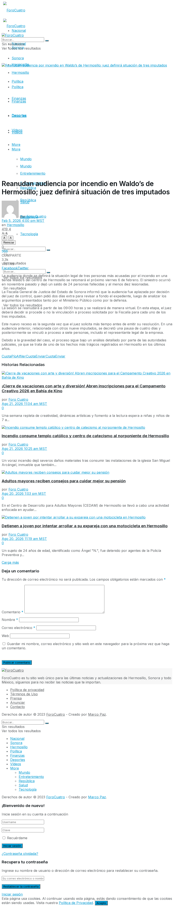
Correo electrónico (18, 628)
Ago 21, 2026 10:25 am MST (24, 449)
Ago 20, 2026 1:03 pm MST (24, 493)
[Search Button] (48, 272)
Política (17, 87)
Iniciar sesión (12, 894)
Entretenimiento (32, 173)
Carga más (10, 562)
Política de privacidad (27, 690)
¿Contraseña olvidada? (20, 853)
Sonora (18, 58)
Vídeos (17, 130)
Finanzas (19, 101)
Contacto (17, 707)
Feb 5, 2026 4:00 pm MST (23, 220)
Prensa (16, 698)
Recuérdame (17, 838)
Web (5, 636)
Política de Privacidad (76, 903)
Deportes (19, 116)
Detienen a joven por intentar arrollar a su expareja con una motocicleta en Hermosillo (85, 525)
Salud (23, 785)
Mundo (26, 159)
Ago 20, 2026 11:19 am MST (24, 539)
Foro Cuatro (36, 216)
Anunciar (17, 702)
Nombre (10, 620)
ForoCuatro (55, 714)
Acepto (101, 903)
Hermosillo (20, 72)
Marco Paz (97, 714)
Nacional (17, 738)
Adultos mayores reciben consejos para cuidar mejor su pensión (64, 481)
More (16, 149)
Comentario (12, 612)
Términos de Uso (24, 694)
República (27, 781)
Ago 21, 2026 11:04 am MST (24, 404)
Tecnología (29, 234)
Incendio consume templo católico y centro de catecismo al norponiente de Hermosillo (85, 435)
